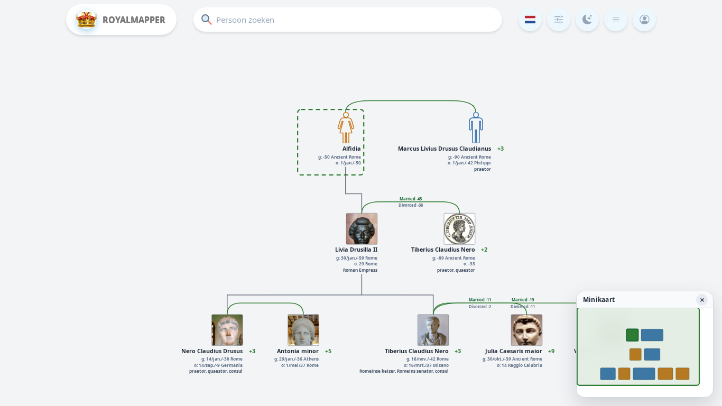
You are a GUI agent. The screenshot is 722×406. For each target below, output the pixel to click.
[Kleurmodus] (587, 19)
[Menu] (615, 19)
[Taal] (530, 19)
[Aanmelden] (644, 19)
